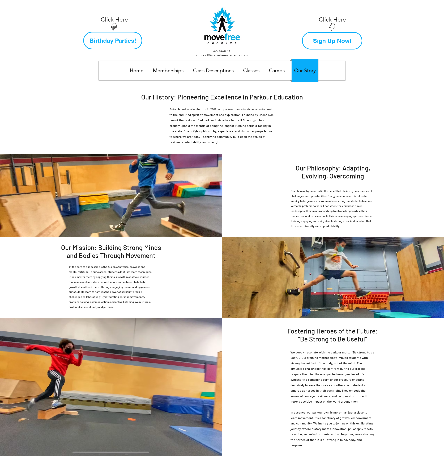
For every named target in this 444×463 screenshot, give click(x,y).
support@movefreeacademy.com (222, 55)
